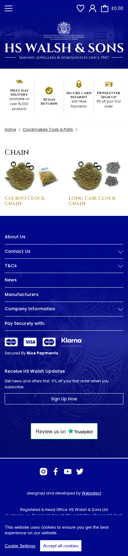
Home (10, 129)
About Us (15, 237)
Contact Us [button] (17, 251)
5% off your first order (109, 104)
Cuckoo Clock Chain (24, 201)
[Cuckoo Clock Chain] (32, 175)
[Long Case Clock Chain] (96, 175)
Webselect (91, 493)
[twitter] (80, 471)
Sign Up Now (64, 399)
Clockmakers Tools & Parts (48, 129)
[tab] (64, 256)
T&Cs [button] (11, 265)
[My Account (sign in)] (92, 8)
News (11, 280)
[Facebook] (55, 471)
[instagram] (43, 471)
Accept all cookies (60, 545)
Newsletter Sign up (108, 94)
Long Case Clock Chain (92, 201)
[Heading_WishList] (80, 8)
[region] (64, 535)
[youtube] (67, 471)
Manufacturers (22, 294)
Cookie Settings (20, 545)
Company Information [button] (30, 309)
